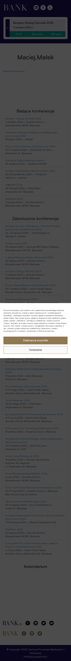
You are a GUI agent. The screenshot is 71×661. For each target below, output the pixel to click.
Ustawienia (35, 349)
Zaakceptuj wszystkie (35, 340)
